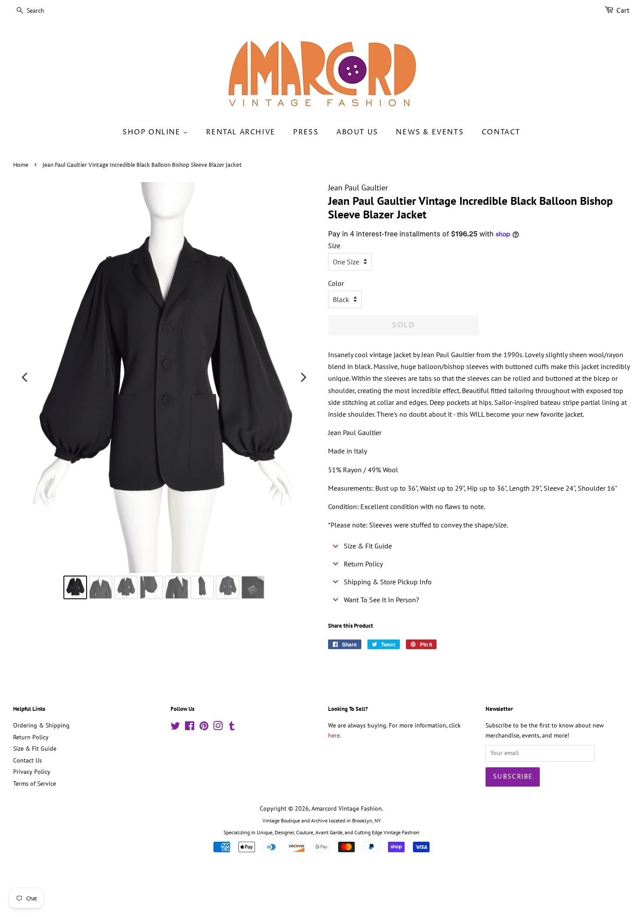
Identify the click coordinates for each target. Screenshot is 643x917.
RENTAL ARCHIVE (240, 132)
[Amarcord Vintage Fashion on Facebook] (190, 727)
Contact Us (27, 760)
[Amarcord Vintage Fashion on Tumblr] (232, 727)
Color (336, 283)
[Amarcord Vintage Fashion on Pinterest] (204, 727)
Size (334, 245)
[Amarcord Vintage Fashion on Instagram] (218, 727)
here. (334, 735)
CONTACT (501, 132)
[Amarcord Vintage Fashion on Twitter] (175, 727)
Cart (623, 11)
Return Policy (31, 737)
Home (20, 165)
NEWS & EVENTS (430, 132)
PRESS (305, 132)
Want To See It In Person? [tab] (381, 599)
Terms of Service (34, 783)
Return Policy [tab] (363, 563)
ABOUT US (357, 132)
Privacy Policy (31, 772)
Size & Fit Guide (34, 748)
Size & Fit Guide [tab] (368, 545)
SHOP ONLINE (152, 132)
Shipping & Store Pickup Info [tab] (388, 581)
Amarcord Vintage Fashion (346, 808)
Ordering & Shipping (41, 725)
